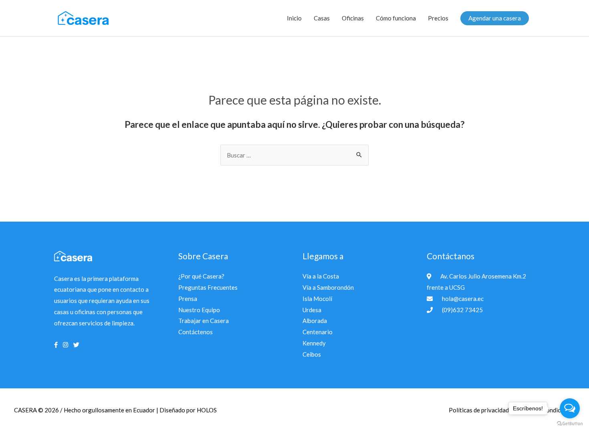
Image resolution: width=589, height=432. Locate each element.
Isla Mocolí (317, 298)
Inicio (294, 18)
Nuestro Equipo (199, 309)
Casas (322, 18)
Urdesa (312, 309)
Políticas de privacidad (479, 410)
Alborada (315, 320)
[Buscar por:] (294, 155)
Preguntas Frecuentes (208, 287)
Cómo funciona (396, 18)
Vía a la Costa (321, 276)
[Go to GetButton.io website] (570, 423)
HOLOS (207, 410)
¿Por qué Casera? (201, 276)
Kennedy (314, 343)
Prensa (187, 298)
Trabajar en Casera (203, 320)
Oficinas (353, 18)
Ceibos (312, 354)
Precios (438, 18)
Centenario (318, 331)
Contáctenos (195, 331)
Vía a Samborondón (328, 287)
